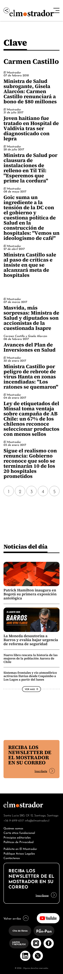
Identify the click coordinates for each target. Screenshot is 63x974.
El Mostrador (12, 72)
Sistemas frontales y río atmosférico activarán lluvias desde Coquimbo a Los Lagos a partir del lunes (30, 676)
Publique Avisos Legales (19, 853)
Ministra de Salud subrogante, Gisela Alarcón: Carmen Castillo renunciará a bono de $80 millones (30, 91)
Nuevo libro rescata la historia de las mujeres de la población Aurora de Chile (31, 658)
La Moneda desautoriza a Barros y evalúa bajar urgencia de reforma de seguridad (31, 640)
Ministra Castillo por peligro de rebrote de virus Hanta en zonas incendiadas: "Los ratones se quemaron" (31, 376)
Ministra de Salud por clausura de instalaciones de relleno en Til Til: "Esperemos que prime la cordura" (30, 168)
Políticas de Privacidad (19, 842)
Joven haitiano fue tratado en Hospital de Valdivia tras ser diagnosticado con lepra (31, 128)
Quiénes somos (13, 828)
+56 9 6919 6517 (14, 820)
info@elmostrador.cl (37, 820)
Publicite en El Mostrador (20, 848)
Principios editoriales (17, 837)
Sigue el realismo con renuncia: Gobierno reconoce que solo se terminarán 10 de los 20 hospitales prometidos (30, 463)
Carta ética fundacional (19, 832)
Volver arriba (12, 918)
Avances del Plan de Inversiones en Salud (30, 347)
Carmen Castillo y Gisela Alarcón (25, 336)
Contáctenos (12, 858)
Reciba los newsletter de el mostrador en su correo (29, 755)
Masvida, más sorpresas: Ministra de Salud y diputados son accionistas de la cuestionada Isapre (31, 317)
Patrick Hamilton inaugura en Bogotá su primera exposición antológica (30, 594)
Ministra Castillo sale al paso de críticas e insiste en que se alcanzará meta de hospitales (30, 264)
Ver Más (30, 689)
